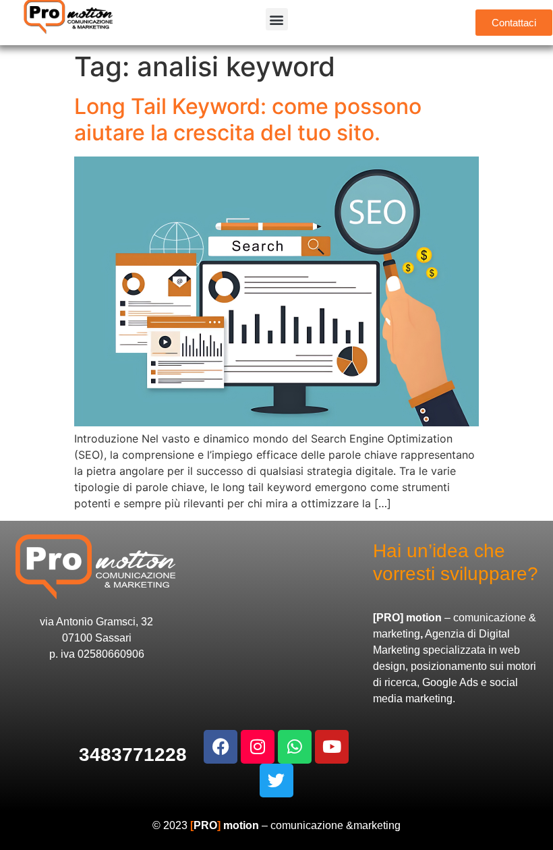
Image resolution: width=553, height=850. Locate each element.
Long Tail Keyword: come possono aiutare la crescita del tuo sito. (247, 119)
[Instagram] (257, 747)
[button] (277, 19)
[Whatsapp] (295, 747)
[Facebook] (220, 747)
